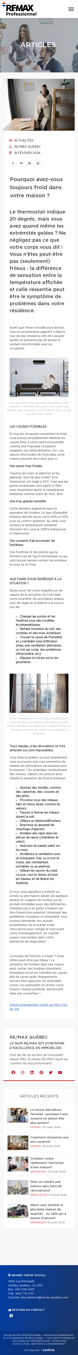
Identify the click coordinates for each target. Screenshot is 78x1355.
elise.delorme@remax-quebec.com (44, 1297)
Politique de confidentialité (31, 1341)
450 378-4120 (24, 1289)
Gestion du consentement (48, 1344)
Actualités (23, 140)
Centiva (47, 1350)
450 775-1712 (24, 1293)
